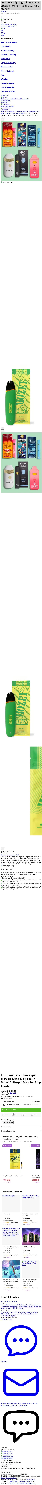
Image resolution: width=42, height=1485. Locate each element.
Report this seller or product (10, 855)
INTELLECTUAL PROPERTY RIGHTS (21, 1483)
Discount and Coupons (32, 1305)
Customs (20, 1307)
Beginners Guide (32, 1312)
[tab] (21, 878)
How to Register (6, 1305)
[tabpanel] (21, 975)
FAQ (10, 1319)
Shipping (14, 1307)
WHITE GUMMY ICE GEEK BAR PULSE (30, 1214)
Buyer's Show (22, 1312)
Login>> (9, 1182)
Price (23, 1305)
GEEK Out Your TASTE (29, 1246)
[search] (1, 17)
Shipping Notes (5, 1127)
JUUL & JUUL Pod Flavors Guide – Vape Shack (30, 1280)
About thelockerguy (7, 1312)
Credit (3, 1307)
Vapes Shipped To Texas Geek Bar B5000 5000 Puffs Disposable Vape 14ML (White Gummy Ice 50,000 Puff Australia (11, 1247)
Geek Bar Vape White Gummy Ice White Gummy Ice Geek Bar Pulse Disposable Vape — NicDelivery (11, 1280)
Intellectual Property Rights (14, 1308)
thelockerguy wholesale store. (19, 1481)
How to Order (16, 1305)
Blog (15, 1312)
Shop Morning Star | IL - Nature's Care (12, 1176)
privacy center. (30, 1479)
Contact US (4, 1319)
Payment (8, 1307)
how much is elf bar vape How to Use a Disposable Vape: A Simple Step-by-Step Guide (20, 112)
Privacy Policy (5, 1314)
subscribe (4, 1466)
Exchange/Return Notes (8, 1131)
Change (37, 1101)
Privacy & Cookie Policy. (9, 1478)
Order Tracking (28, 1307)
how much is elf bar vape (9, 1301)
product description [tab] (7, 876)
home (2, 111)
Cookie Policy (29, 1314)
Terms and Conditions (18, 1314)
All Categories (11, 1316)
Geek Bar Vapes (7, 1214)
